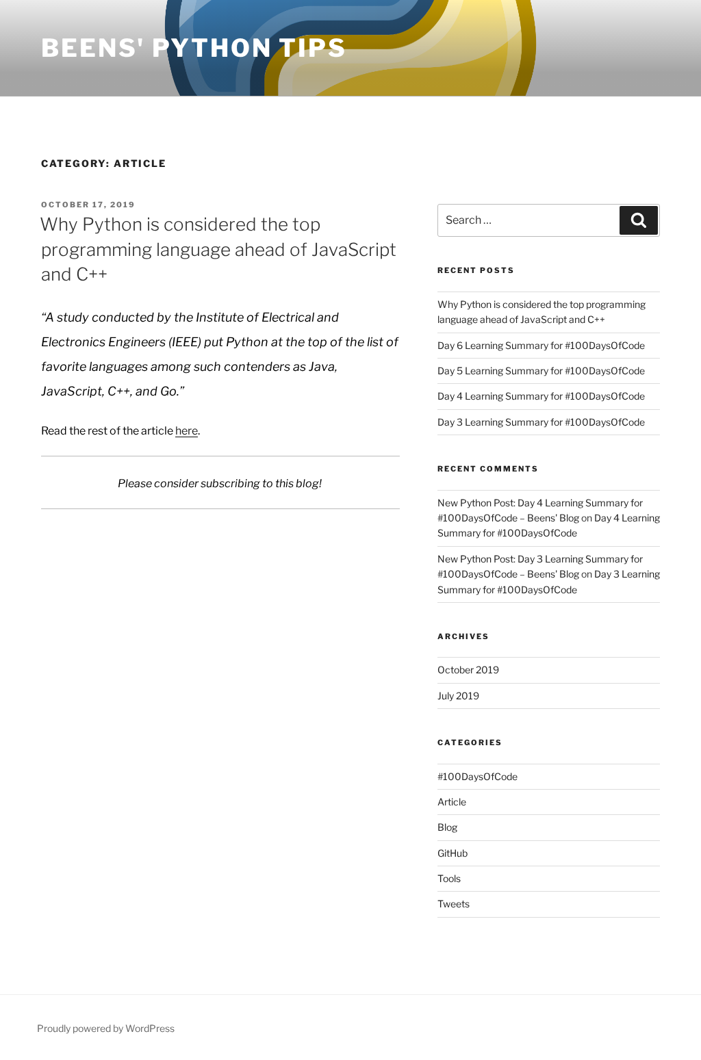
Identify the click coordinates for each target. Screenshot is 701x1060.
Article (451, 801)
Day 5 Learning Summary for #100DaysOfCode (541, 370)
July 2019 (458, 695)
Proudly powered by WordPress (106, 1028)
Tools (449, 878)
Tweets (453, 903)
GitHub (452, 853)
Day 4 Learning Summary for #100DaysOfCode (541, 396)
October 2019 (468, 669)
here (186, 430)
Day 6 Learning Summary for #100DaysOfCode (541, 345)
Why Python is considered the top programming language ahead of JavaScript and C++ (218, 249)
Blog (447, 827)
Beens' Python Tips (194, 48)
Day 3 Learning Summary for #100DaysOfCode (541, 422)
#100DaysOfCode (477, 776)
